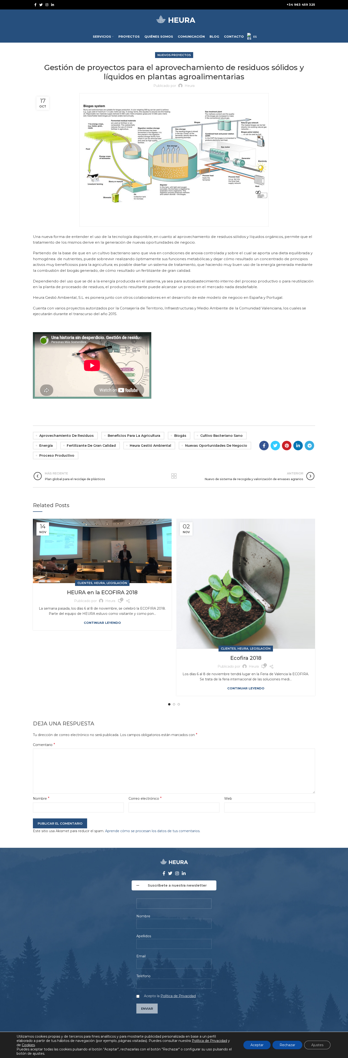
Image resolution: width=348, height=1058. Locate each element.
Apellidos (143, 936)
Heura (99, 583)
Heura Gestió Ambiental (150, 445)
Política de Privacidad (178, 996)
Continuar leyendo (102, 622)
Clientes (84, 583)
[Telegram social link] (309, 445)
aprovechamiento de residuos (66, 435)
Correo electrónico (145, 798)
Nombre (41, 798)
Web (228, 798)
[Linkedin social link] (52, 5)
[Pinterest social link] (286, 445)
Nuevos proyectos (174, 55)
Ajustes (317, 1045)
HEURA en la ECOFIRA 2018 (102, 592)
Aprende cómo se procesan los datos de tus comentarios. (152, 831)
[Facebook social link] (35, 5)
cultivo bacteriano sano (221, 435)
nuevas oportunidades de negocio (216, 445)
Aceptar (256, 1045)
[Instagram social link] (47, 5)
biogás (180, 435)
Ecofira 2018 (245, 658)
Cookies (28, 1045)
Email (141, 956)
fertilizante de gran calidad (91, 445)
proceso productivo (56, 455)
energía (46, 445)
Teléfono (143, 976)
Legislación (117, 583)
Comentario (44, 744)
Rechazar (287, 1045)
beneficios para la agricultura (134, 435)
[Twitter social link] (41, 5)
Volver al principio (173, 476)
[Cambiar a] (252, 36)
